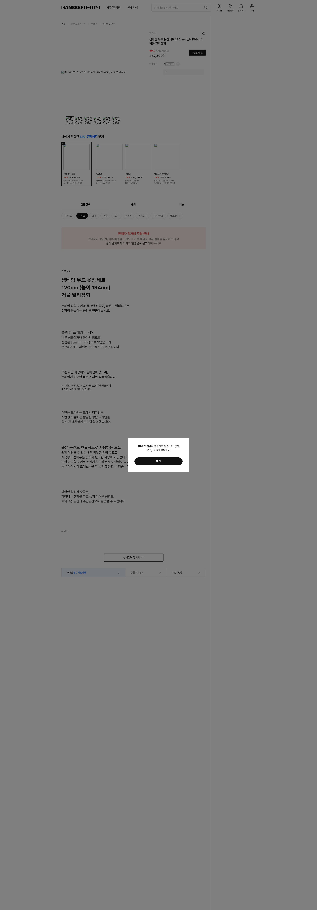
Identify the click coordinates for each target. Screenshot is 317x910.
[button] (158, 461)
